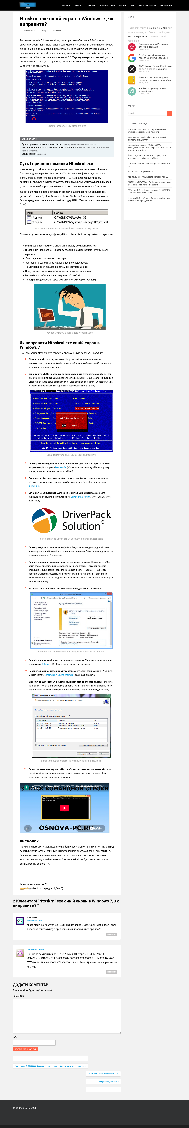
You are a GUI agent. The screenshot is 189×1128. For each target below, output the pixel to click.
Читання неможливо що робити (155, 80)
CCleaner (46, 664)
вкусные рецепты (157, 27)
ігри (132, 5)
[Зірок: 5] (30, 888)
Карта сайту (166, 5)
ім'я (15, 1037)
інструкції (34, 486)
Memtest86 (61, 467)
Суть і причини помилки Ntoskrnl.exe (78, 144)
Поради (122, 5)
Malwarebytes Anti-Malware (59, 675)
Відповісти (111, 934)
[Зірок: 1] (21, 888)
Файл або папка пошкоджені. (154, 77)
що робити (161, 69)
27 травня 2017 (30, 31)
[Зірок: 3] (25, 888)
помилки (91, 5)
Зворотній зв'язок (147, 5)
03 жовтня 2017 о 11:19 (35, 920)
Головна (66, 5)
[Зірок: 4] (27, 888)
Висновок (40, 154)
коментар (18, 995)
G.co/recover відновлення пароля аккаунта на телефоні (153, 56)
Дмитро (44, 31)
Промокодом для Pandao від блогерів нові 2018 (154, 45)
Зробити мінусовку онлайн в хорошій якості (153, 90)
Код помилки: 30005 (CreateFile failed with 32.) (148, 177)
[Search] (169, 113)
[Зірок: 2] (23, 888)
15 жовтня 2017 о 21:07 (35, 949)
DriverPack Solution (80, 496)
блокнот (78, 5)
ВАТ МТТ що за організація (140, 171)
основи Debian (107, 5)
